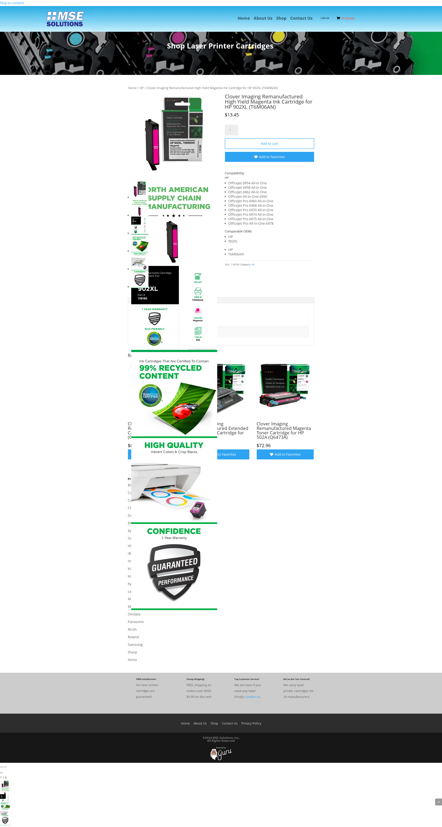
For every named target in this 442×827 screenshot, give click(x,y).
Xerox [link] (132, 659)
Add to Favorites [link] (272, 156)
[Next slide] (5, 766)
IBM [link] (131, 553)
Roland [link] (133, 637)
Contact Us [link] (301, 19)
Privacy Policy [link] (251, 722)
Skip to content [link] (12, 3)
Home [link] (244, 19)
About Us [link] (263, 19)
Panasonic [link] (136, 621)
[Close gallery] (1, 772)
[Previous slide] (1, 766)
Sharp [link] (132, 652)
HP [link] (142, 88)
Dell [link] (131, 515)
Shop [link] (281, 19)
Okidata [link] (134, 614)
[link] (66, 29)
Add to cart (269, 143)
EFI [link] (130, 523)
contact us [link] (252, 697)
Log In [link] (325, 18)
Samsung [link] (135, 644)
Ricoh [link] (132, 629)
